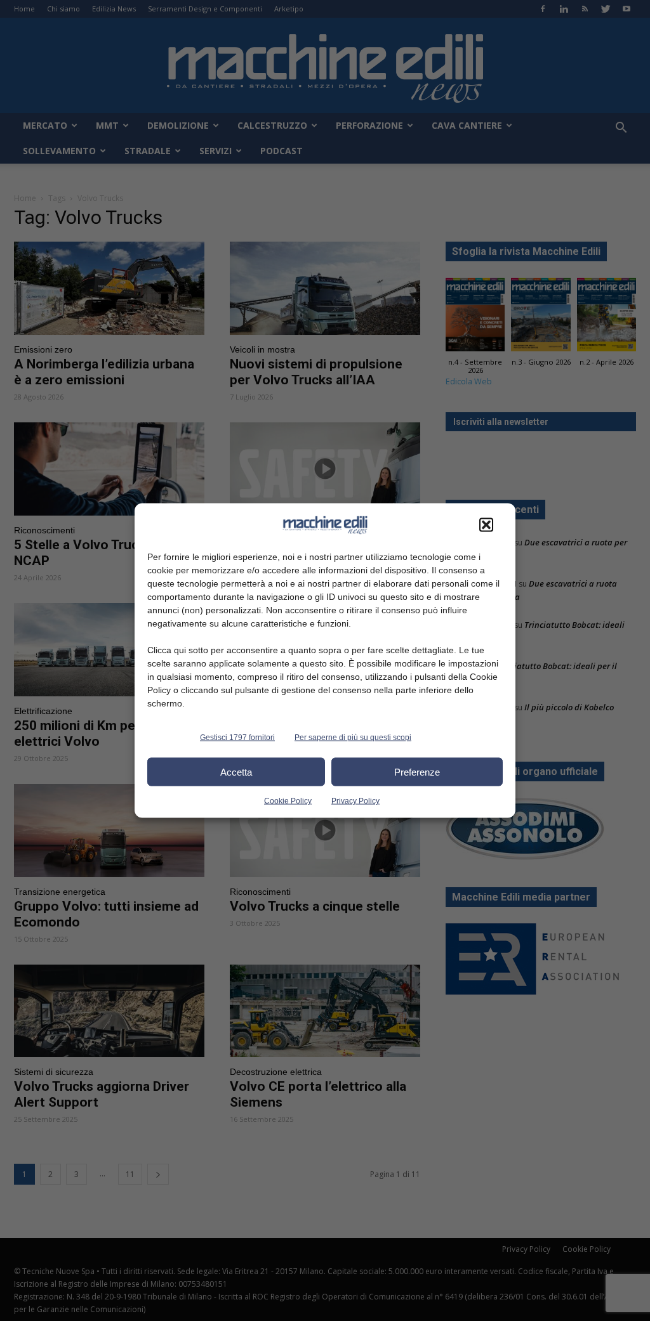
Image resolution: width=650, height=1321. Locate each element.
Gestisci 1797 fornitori (237, 737)
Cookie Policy (288, 801)
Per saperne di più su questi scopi (353, 737)
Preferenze (417, 771)
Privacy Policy (355, 801)
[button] (486, 525)
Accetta (236, 771)
